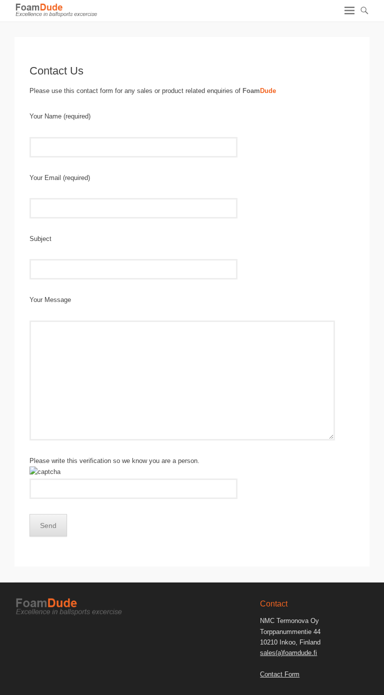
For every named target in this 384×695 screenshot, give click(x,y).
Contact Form (280, 674)
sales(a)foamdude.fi (288, 652)
